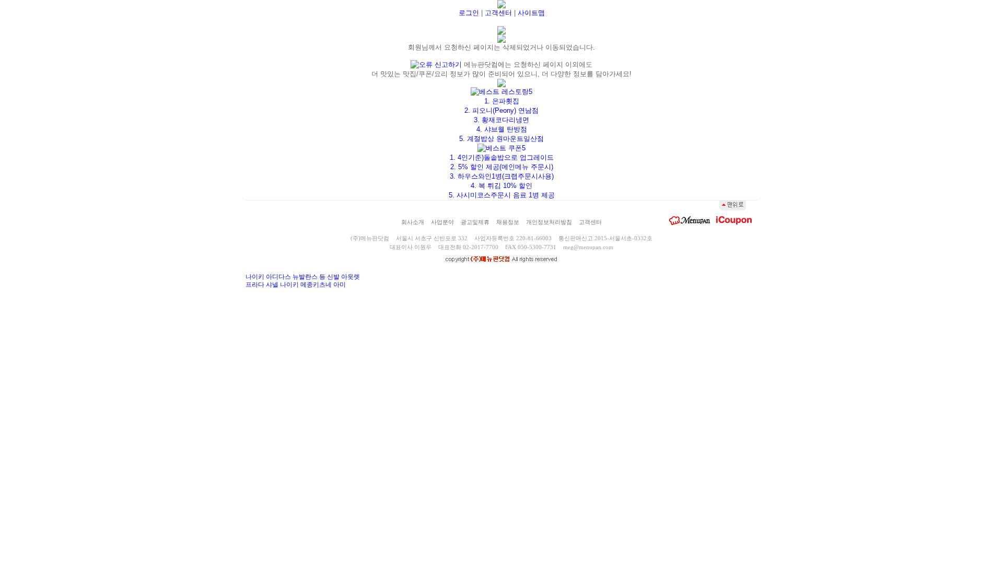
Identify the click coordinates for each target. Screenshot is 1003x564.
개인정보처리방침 (549, 222)
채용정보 (507, 222)
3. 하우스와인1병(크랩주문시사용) (502, 176)
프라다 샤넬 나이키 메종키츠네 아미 (296, 284)
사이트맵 (531, 13)
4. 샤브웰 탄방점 (501, 129)
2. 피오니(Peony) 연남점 (501, 110)
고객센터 (498, 13)
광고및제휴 (475, 222)
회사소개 (412, 222)
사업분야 (442, 222)
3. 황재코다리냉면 (501, 120)
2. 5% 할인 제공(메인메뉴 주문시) (501, 167)
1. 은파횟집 (501, 101)
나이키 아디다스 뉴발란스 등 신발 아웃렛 (303, 276)
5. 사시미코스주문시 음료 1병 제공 (502, 195)
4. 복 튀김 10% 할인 (501, 186)
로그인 (469, 13)
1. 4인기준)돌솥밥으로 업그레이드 (502, 157)
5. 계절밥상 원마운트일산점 (501, 139)
